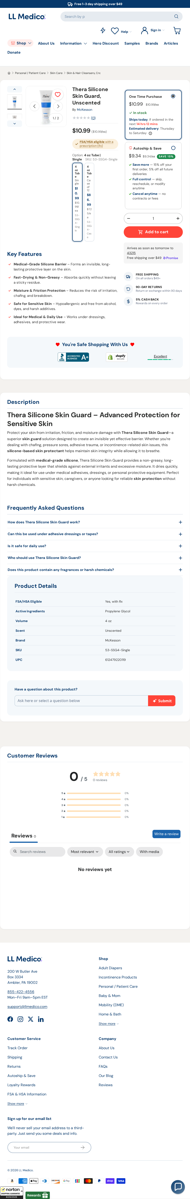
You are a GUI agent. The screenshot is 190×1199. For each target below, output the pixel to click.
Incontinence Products (118, 977)
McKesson (84, 109)
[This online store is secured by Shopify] (116, 357)
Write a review (166, 833)
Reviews (106, 1084)
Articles (171, 43)
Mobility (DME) (111, 1005)
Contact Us (108, 1057)
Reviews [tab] (23, 835)
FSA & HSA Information (26, 1094)
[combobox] (121, 16)
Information (71, 43)
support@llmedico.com (27, 1006)
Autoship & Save (21, 1075)
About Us (46, 43)
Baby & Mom (109, 995)
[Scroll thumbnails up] (14, 89)
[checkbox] (149, 852)
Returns (14, 1066)
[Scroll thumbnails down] (14, 123)
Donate (14, 52)
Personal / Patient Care (30, 73)
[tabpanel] (95, 884)
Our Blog (106, 1075)
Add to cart (156, 232)
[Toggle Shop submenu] (29, 43)
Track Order (17, 1048)
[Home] (9, 73)
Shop (21, 43)
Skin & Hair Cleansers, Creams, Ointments (94, 73)
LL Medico (26, 1170)
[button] (11, 1193)
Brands (152, 43)
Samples (132, 43)
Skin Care (56, 73)
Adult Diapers (110, 968)
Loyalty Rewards (21, 1084)
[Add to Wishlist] (57, 94)
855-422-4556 (20, 991)
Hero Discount (106, 43)
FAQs (103, 1066)
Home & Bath (110, 1014)
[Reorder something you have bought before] (103, 30)
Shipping (14, 1057)
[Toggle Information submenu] (85, 43)
